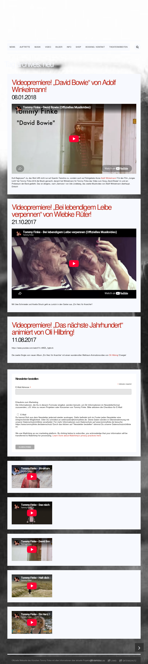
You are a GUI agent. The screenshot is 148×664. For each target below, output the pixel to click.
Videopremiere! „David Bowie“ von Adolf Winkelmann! (63, 85)
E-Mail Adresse (23, 387)
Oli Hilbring (113, 355)
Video (48, 46)
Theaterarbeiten (118, 46)
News (12, 46)
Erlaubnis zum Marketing (26, 402)
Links (113, 660)
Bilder (59, 46)
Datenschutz (129, 660)
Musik (38, 46)
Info (69, 46)
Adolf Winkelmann (108, 178)
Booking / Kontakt (95, 46)
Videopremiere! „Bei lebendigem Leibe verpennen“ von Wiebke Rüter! (61, 210)
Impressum (99, 660)
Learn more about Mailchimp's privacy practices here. (76, 435)
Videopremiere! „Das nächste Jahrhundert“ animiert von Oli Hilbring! (67, 328)
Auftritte (25, 46)
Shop (78, 46)
